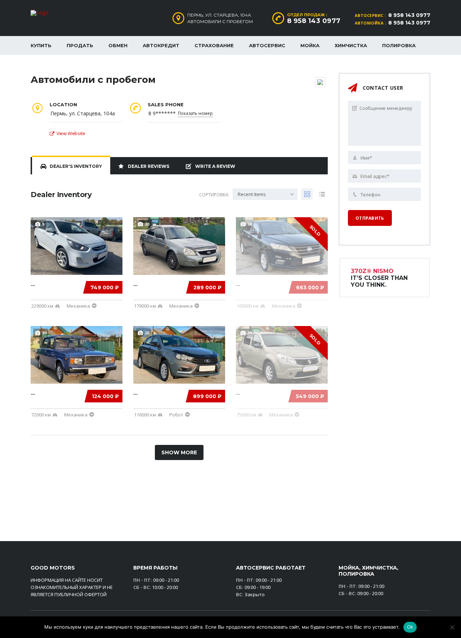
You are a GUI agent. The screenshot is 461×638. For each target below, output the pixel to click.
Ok (410, 627)
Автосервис (267, 45)
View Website (71, 133)
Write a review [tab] (215, 166)
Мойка (309, 45)
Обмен (117, 45)
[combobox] (265, 194)
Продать (80, 45)
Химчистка (351, 45)
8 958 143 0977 (409, 15)
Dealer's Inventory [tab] (76, 166)
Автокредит (161, 45)
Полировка (399, 45)
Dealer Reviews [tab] (148, 166)
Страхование (214, 45)
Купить (41, 45)
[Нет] (452, 627)
